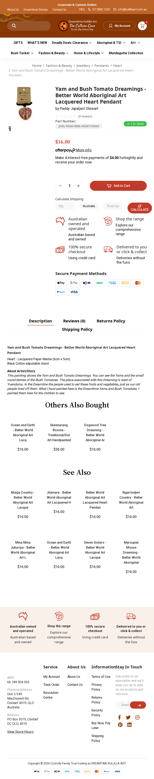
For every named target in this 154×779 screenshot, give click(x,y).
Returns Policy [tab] (111, 321)
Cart (142, 25)
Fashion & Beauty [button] (52, 53)
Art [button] (133, 43)
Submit (138, 705)
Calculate (140, 210)
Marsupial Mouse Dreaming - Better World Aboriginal (131, 552)
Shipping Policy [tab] (77, 329)
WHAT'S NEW (37, 43)
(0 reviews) (85, 116)
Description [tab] (40, 321)
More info (83, 150)
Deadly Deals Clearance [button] (70, 43)
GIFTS (18, 43)
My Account (122, 25)
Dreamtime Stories (36, 9)
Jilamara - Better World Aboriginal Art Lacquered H (59, 497)
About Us (13, 9)
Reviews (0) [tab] (74, 321)
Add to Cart (122, 186)
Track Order (51, 685)
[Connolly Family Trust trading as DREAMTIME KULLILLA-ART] (77, 25)
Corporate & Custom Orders (77, 5)
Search (14, 26)
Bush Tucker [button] (20, 53)
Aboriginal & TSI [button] (109, 43)
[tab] (40, 321)
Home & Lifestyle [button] (87, 53)
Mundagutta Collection (126, 53)
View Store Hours (20, 735)
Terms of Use (100, 677)
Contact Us (59, 9)
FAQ (82, 9)
